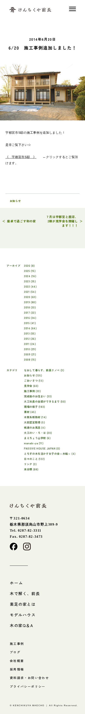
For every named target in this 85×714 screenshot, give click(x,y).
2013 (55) (30, 333)
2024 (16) (30, 276)
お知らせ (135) (33, 375)
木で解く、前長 (25, 593)
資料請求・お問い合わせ (29, 678)
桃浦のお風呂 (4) (34, 427)
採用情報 (17, 669)
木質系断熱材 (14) (35, 417)
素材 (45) (30, 412)
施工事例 (17, 643)
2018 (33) (30, 307)
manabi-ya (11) (33, 443)
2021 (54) (30, 291)
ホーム (16, 583)
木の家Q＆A (21, 625)
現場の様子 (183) (34, 406)
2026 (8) (29, 265)
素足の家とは (23, 604)
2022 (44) (30, 286)
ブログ (15, 652)
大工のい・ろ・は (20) (38, 432)
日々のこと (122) (34, 459)
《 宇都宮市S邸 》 (20, 157)
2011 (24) (30, 344)
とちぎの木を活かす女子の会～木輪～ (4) (50, 453)
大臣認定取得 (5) (34, 422)
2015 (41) (30, 323)
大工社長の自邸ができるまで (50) (45, 401)
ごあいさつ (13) (33, 380)
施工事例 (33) (32, 391)
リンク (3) (30, 464)
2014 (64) (30, 328)
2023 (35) (30, 281)
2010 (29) (30, 349)
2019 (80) (30, 302)
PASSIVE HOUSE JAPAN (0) (42, 448)
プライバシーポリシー (28, 686)
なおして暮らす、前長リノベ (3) (44, 370)
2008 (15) (30, 359)
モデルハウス (23, 614)
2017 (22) (30, 312)
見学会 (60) (31, 386)
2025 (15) (30, 271)
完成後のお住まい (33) (38, 396)
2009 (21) (30, 354)
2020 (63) (30, 297)
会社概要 (17, 661)
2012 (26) (30, 338)
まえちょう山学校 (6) (37, 438)
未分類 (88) (31, 469)
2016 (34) (30, 318)
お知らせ (15, 201)
